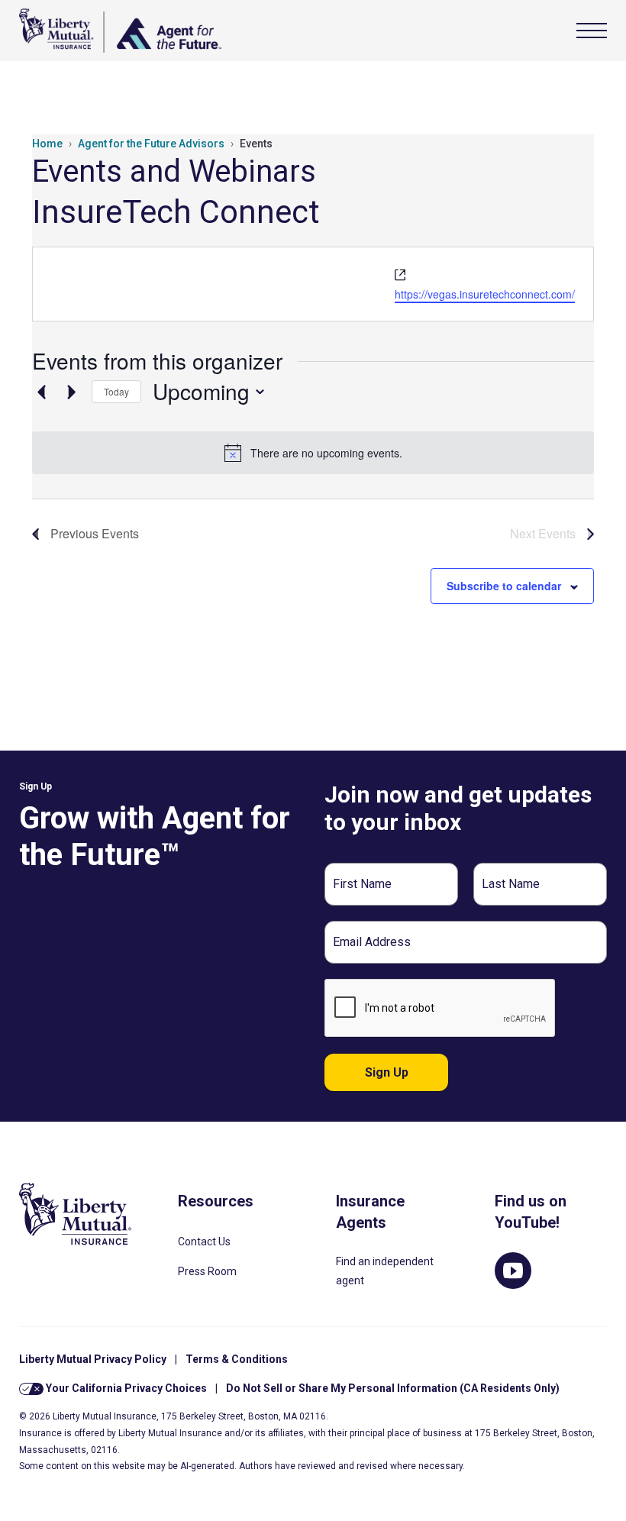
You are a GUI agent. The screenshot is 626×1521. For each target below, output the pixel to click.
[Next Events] (71, 392)
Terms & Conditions (237, 1359)
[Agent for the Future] (120, 30)
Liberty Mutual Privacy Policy (92, 1359)
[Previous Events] (41, 392)
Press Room (207, 1271)
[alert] (313, 452)
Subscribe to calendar (504, 585)
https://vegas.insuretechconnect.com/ (485, 294)
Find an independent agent (385, 1271)
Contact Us (204, 1241)
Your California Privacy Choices (125, 1388)
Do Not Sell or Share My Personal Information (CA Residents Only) (393, 1388)
